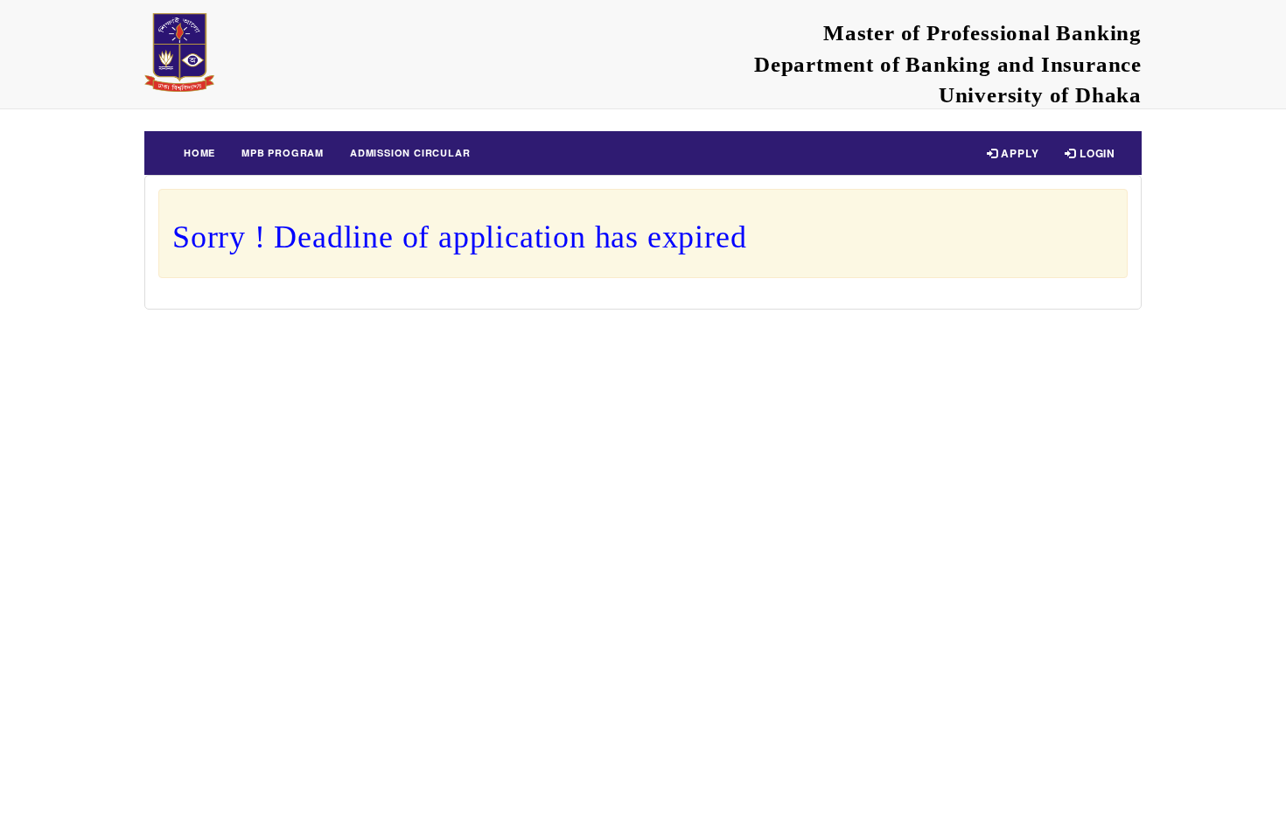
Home (199, 152)
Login (1095, 153)
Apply (1018, 153)
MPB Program (282, 152)
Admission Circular (410, 152)
